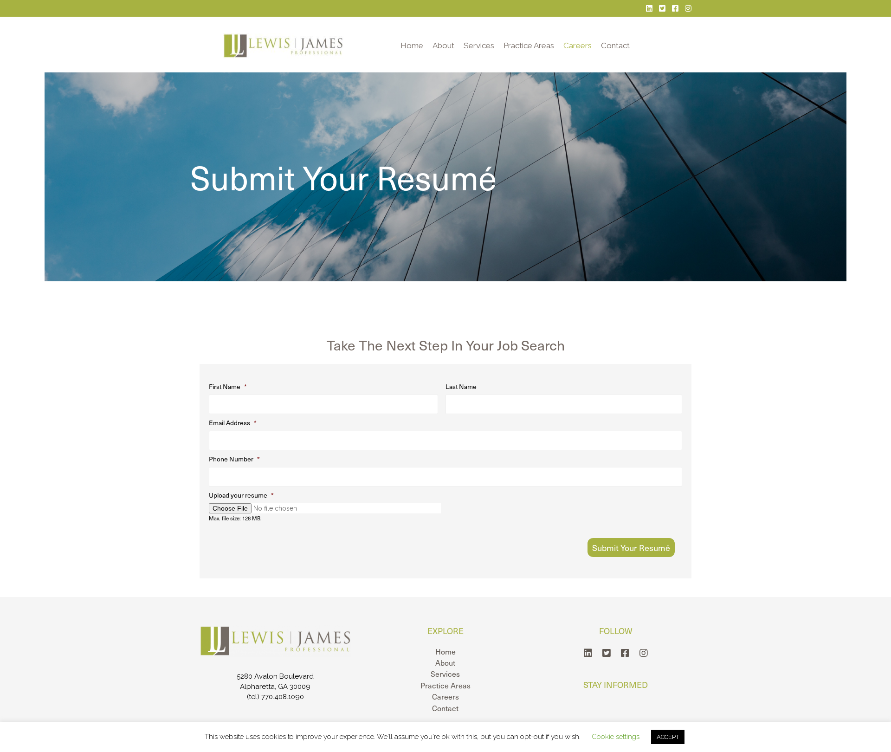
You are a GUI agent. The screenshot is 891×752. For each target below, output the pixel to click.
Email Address (233, 423)
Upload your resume (241, 495)
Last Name (461, 386)
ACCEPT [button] (668, 736)
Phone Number (234, 459)
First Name (228, 386)
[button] (588, 653)
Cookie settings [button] (615, 737)
